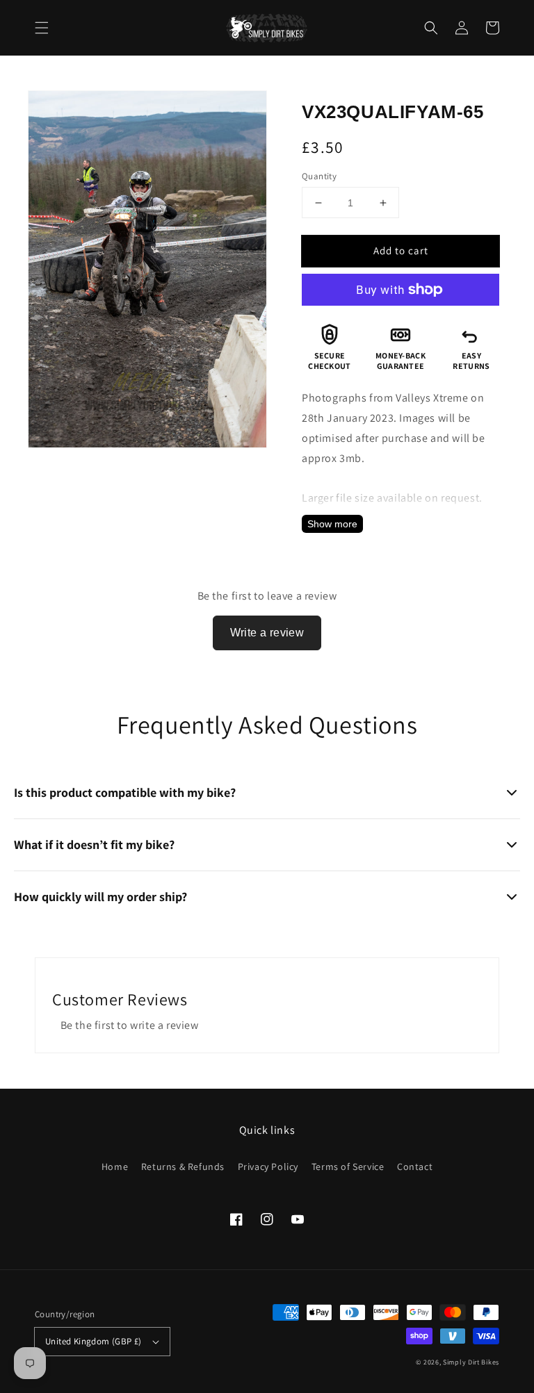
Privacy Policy (268, 1166)
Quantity (319, 176)
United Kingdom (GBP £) (93, 1341)
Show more (332, 523)
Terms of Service (348, 1166)
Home (115, 1166)
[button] (41, 28)
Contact (414, 1166)
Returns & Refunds (183, 1166)
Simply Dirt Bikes (471, 1362)
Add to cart (400, 250)
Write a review (267, 632)
